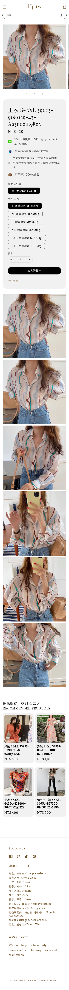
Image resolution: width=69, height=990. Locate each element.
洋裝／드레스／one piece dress (27, 873)
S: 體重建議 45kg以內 (25, 205)
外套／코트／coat (19, 895)
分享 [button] (15, 281)
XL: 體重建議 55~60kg (26, 230)
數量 (10, 253)
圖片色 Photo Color (24, 190)
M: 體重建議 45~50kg (25, 213)
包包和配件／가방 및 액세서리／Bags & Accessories (32, 914)
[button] (4, 7)
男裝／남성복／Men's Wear (25, 924)
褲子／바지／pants (20, 890)
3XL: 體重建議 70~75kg (26, 246)
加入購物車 (34, 270)
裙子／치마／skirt (19, 886)
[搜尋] (60, 15)
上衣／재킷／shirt (19, 882)
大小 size (13, 199)
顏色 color (14, 184)
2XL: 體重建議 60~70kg (27, 238)
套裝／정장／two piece (22, 877)
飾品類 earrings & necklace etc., (28, 920)
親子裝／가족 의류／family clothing (30, 903)
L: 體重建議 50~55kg (25, 221)
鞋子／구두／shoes (20, 899)
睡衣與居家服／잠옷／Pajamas (27, 908)
